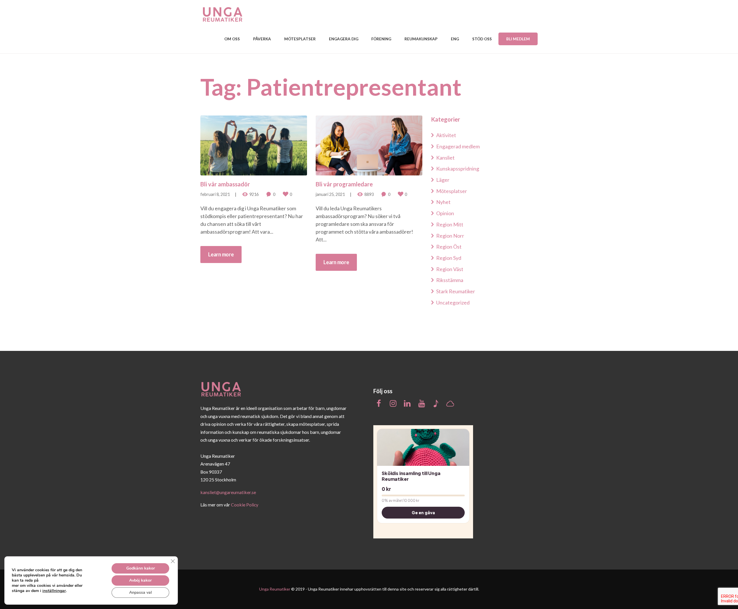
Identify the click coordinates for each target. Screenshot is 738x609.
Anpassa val (140, 592)
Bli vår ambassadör (225, 184)
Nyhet (443, 202)
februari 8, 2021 (215, 194)
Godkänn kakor (140, 568)
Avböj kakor (140, 580)
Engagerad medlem (458, 146)
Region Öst (449, 246)
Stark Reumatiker (455, 291)
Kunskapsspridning (457, 168)
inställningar (54, 590)
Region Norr (450, 235)
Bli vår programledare (344, 184)
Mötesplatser (451, 191)
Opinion (445, 213)
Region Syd (448, 258)
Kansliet (445, 157)
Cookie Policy (244, 504)
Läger (442, 180)
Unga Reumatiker (274, 589)
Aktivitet (446, 135)
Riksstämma (449, 280)
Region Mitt (449, 224)
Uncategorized (453, 302)
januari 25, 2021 (330, 194)
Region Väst (449, 269)
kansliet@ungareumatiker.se (228, 492)
